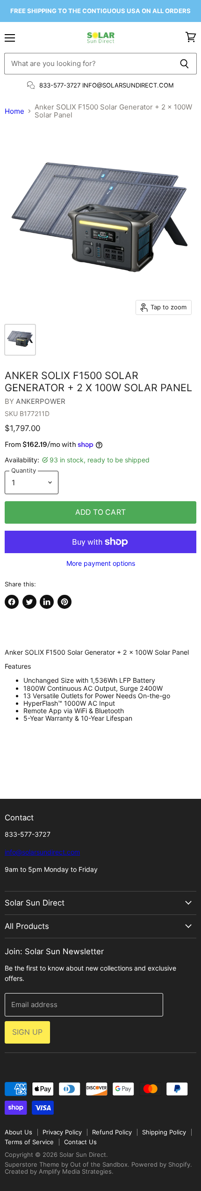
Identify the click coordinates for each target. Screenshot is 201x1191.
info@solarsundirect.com (42, 852)
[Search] (184, 63)
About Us (18, 1132)
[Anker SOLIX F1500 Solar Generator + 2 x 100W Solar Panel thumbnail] (20, 340)
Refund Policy (112, 1132)
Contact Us (80, 1142)
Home (14, 111)
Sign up (27, 1032)
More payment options (100, 563)
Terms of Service (29, 1142)
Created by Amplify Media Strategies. (59, 1171)
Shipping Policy (164, 1132)
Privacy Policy (62, 1132)
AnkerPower (40, 401)
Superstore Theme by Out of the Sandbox (66, 1164)
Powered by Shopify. (161, 1164)
